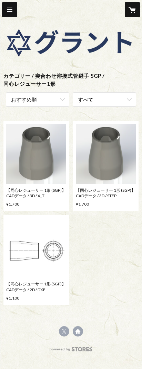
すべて (85, 99)
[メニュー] (9, 9)
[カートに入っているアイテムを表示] (132, 9)
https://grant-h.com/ (78, 331)
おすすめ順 (24, 99)
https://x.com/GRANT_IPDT (64, 331)
